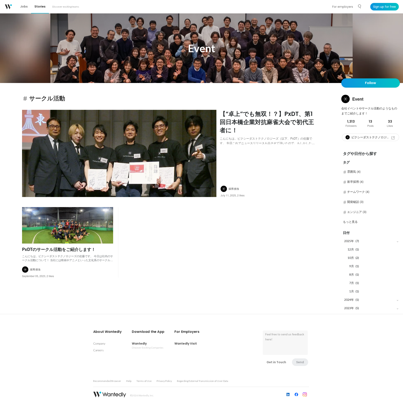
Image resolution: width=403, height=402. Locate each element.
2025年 (349, 241)
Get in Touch (276, 362)
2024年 (349, 299)
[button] (107, 331)
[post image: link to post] (119, 153)
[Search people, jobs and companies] (360, 6)
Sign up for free (384, 7)
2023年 (349, 308)
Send (300, 362)
